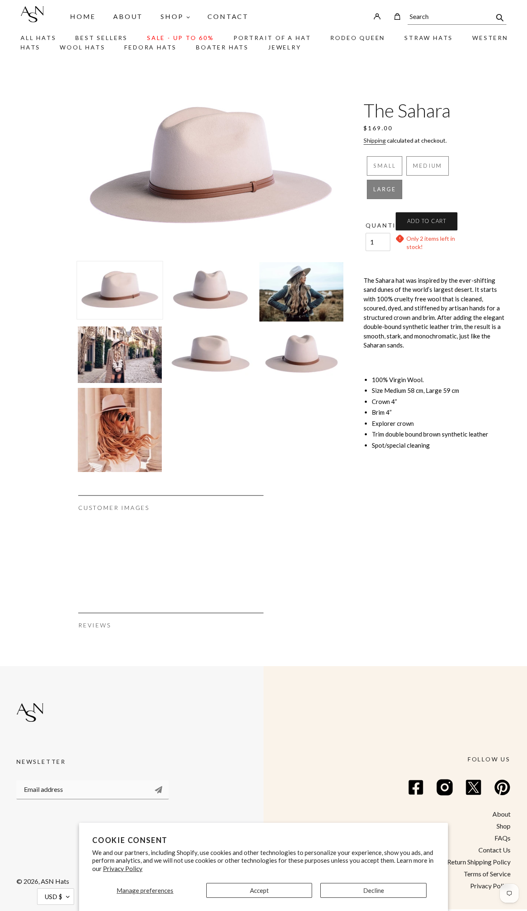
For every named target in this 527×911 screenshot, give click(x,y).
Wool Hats (82, 47)
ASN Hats (55, 881)
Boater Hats (222, 47)
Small (384, 165)
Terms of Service (487, 874)
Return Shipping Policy (479, 862)
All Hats (38, 37)
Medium (427, 165)
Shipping (375, 140)
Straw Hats (428, 37)
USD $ (53, 896)
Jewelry (284, 47)
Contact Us (494, 850)
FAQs (502, 838)
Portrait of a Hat (272, 37)
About (501, 814)
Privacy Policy (122, 868)
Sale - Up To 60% (180, 37)
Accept (259, 890)
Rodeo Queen (357, 37)
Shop (504, 826)
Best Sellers (101, 37)
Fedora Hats (150, 47)
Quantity (378, 225)
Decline (373, 890)
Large (384, 189)
